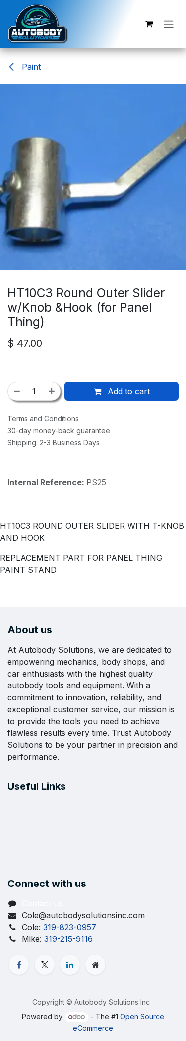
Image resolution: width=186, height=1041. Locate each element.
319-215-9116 (68, 939)
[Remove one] (16, 391)
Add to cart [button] (127, 391)
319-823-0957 (69, 927)
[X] (45, 965)
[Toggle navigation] (169, 23)
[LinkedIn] (70, 965)
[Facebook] (19, 965)
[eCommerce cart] (149, 24)
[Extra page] (95, 965)
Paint (30, 67)
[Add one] (52, 391)
